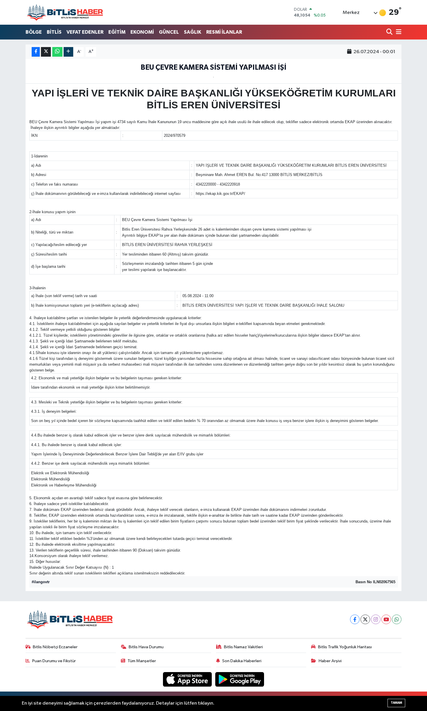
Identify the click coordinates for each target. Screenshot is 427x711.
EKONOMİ (142, 32)
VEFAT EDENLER (85, 32)
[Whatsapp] (396, 619)
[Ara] (390, 32)
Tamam (396, 702)
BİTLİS (54, 32)
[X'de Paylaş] (46, 52)
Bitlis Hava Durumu (146, 647)
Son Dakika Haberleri (241, 661)
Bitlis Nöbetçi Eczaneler (55, 647)
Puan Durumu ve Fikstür (54, 661)
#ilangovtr (41, 582)
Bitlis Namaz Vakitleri (243, 647)
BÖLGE (34, 32)
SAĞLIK (192, 32)
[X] (365, 619)
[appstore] (188, 679)
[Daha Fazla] (68, 52)
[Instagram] (376, 619)
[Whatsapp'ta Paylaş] (57, 52)
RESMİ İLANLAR (224, 32)
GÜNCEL (169, 32)
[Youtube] (386, 619)
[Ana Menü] (398, 32)
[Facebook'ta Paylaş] (36, 52)
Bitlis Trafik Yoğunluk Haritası (345, 647)
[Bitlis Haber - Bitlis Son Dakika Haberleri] (65, 12)
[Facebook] (355, 619)
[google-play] (239, 679)
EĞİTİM (116, 32)
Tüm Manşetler (142, 661)
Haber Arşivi (330, 661)
